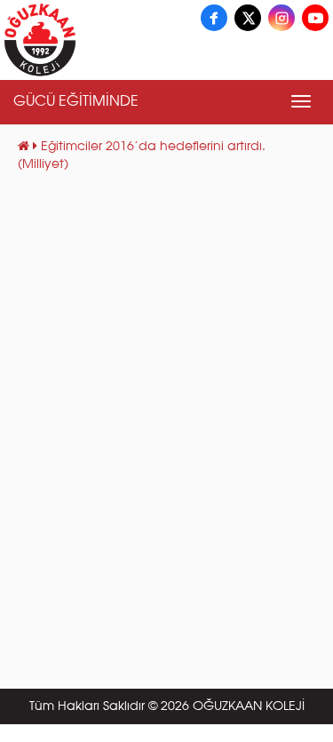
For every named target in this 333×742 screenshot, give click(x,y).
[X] (247, 17)
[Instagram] (281, 17)
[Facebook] (214, 17)
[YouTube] (315, 17)
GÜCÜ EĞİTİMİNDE (76, 102)
